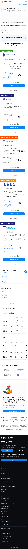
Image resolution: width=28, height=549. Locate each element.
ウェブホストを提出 (5, 478)
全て (3, 284)
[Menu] (26, 2)
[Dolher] (4, 9)
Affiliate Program (5, 476)
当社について (4, 468)
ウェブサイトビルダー (6, 524)
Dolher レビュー (13, 8)
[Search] (24, 2)
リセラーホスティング (6, 521)
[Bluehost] (9, 141)
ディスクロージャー (5, 483)
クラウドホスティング (6, 516)
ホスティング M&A (13, 460)
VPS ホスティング (5, 511)
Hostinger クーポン (5, 538)
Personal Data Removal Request (8, 486)
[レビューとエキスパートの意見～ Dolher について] (2, 33)
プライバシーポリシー (6, 489)
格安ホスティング (5, 508)
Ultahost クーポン (5, 541)
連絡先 (2, 470)
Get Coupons (14, 82)
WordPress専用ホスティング (7, 503)
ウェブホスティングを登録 (7, 481)
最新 (3, 291)
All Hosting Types (5, 498)
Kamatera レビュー (8, 76)
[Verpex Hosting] (9, 227)
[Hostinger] (9, 99)
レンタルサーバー (5, 500)
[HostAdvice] (6, 2)
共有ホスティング (5, 506)
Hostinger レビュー (8, 117)
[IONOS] (9, 184)
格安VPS (3, 513)
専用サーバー (4, 519)
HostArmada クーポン (6, 536)
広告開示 (25, 4)
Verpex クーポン (5, 543)
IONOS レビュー (8, 204)
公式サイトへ (13, 85)
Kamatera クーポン (5, 533)
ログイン (21, 450)
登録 (7, 450)
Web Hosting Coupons (6, 530)
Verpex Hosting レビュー (8, 249)
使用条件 (3, 491)
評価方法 (21, 4)
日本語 (5, 297)
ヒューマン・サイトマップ (7, 473)
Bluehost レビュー (8, 161)
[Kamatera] (9, 55)
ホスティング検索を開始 (15, 411)
